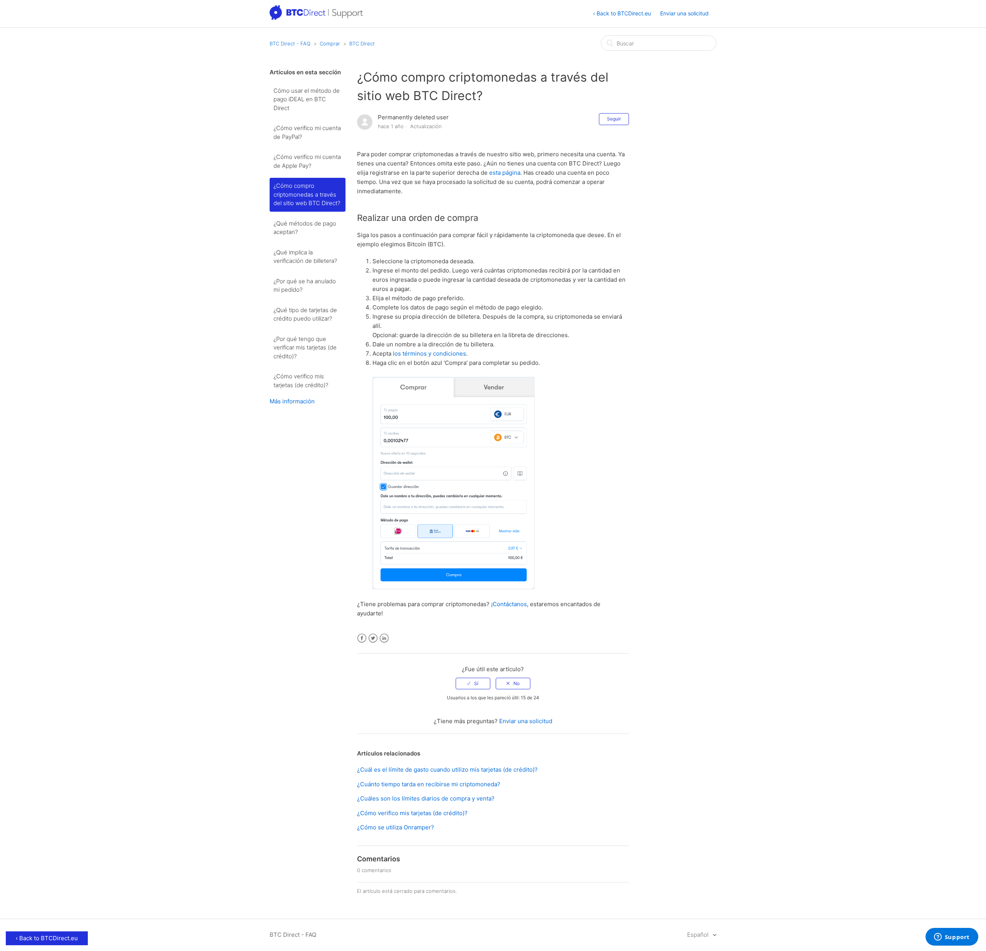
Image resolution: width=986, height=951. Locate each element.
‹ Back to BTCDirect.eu (622, 13)
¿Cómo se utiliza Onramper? (395, 827)
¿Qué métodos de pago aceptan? (304, 228)
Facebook (362, 638)
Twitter (373, 638)
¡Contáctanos (509, 604)
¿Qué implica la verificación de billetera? (305, 257)
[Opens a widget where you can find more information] (951, 937)
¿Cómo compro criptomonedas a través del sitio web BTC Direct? (306, 194)
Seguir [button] (614, 119)
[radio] (473, 683)
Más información (292, 401)
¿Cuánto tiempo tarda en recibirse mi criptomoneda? (428, 784)
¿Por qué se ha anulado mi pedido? (304, 285)
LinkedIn (384, 638)
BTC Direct (362, 43)
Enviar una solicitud (684, 13)
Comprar (330, 43)
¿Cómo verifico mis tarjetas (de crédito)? (300, 381)
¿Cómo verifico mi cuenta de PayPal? (307, 132)
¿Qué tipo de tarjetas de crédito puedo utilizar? (305, 314)
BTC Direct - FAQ (290, 43)
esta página (504, 172)
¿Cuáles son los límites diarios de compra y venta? (426, 798)
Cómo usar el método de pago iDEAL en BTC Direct (306, 99)
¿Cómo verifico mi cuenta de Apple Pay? (307, 161)
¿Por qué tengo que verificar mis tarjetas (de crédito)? (305, 347)
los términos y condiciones (429, 353)
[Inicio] (317, 17)
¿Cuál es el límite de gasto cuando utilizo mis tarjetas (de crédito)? (447, 769)
